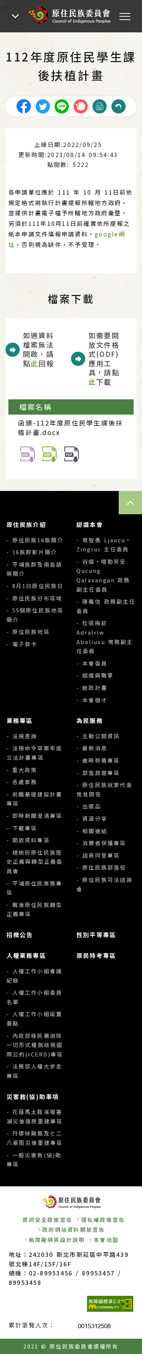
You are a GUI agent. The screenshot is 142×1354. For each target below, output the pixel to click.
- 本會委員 (91, 663)
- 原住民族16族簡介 (35, 540)
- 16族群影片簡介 (32, 552)
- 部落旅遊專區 (98, 772)
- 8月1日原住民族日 (35, 586)
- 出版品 (88, 806)
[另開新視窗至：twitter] (42, 105)
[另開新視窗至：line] (61, 105)
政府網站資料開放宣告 (73, 1229)
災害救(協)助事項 (33, 1096)
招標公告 (20, 934)
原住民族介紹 (26, 524)
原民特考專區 (96, 955)
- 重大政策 (22, 770)
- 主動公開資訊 (98, 736)
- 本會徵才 (91, 700)
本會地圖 (106, 1239)
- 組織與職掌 (95, 675)
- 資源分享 (91, 818)
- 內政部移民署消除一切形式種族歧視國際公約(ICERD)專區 (35, 1045)
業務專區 (20, 720)
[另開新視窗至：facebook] (23, 105)
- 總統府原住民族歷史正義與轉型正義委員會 (35, 861)
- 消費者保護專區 (101, 843)
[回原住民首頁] (69, 15)
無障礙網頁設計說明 (57, 1239)
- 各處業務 (22, 782)
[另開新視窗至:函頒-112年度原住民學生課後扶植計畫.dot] (49, 453)
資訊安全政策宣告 (47, 1219)
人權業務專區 (26, 955)
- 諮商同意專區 (98, 855)
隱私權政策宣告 (103, 1219)
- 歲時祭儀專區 (98, 760)
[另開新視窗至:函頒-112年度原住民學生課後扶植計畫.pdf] (71, 453)
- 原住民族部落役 (101, 867)
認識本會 (89, 524)
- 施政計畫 (91, 687)
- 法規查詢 (22, 736)
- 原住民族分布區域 (35, 598)
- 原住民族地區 (28, 631)
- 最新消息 (91, 748)
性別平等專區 (96, 934)
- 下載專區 (22, 828)
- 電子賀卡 (22, 644)
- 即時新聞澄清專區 (35, 815)
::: (6, 7)
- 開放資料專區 (28, 840)
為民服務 (89, 720)
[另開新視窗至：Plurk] (80, 105)
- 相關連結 (91, 831)
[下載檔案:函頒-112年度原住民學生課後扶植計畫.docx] (27, 453)
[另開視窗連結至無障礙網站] (110, 1304)
